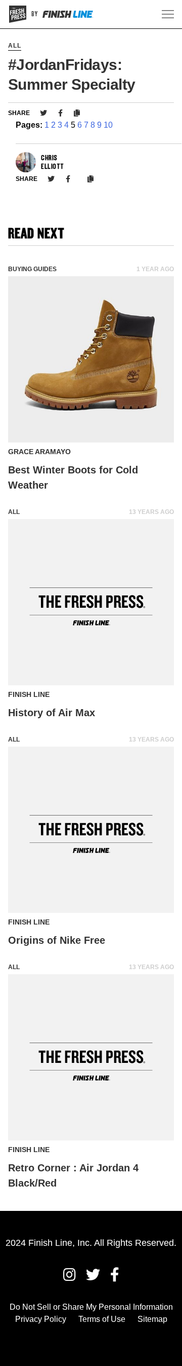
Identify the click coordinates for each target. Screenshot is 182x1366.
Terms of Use (101, 1319)
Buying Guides (32, 269)
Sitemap (152, 1319)
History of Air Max (51, 712)
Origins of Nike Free (56, 940)
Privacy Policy (40, 1319)
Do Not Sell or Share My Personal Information (91, 1307)
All (14, 45)
